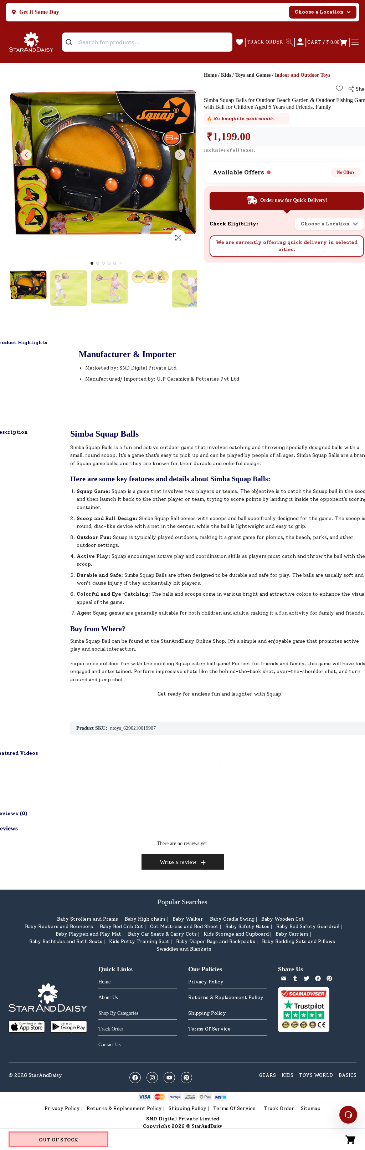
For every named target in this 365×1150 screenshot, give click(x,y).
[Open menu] (355, 42)
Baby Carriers (292, 934)
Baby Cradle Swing (232, 919)
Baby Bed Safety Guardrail (307, 926)
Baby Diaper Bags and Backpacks (215, 941)
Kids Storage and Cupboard (236, 934)
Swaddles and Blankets (183, 949)
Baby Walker (188, 919)
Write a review (178, 862)
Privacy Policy (205, 982)
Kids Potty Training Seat (139, 941)
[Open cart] (350, 1139)
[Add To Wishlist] (339, 88)
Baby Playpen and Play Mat (88, 934)
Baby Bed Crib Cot (121, 926)
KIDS (287, 1075)
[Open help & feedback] (348, 1114)
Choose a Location (319, 12)
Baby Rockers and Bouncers (59, 926)
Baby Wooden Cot (282, 919)
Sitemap (310, 1108)
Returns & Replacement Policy (225, 997)
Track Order (279, 1108)
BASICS (347, 1075)
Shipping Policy (207, 1013)
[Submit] (71, 42)
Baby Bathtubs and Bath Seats (65, 941)
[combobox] (147, 42)
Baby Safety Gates (247, 926)
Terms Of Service (209, 1029)
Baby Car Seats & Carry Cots (162, 934)
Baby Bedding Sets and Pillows (298, 941)
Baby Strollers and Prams (87, 919)
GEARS (267, 1075)
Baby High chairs (145, 919)
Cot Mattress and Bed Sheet (184, 926)
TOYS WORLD (316, 1075)
